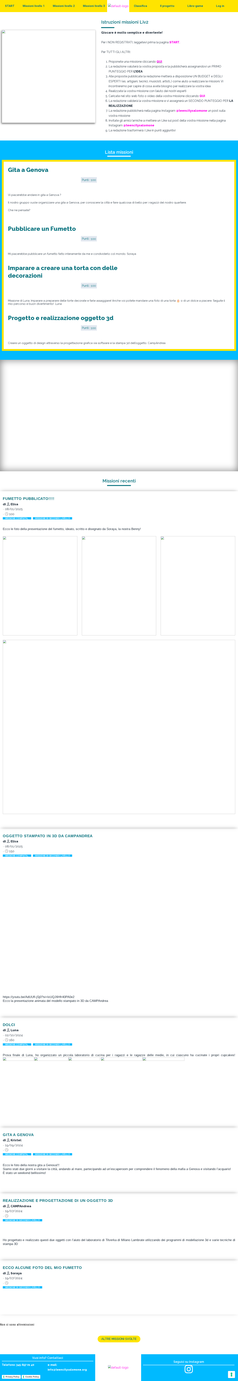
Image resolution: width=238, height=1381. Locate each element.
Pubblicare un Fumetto (42, 228)
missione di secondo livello (52, 518)
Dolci (9, 1025)
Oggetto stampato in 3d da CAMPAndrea (48, 836)
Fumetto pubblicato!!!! (28, 499)
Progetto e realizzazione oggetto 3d (60, 317)
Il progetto (167, 6)
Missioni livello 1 (34, 6)
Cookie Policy (32, 1376)
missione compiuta (17, 518)
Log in (220, 6)
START (10, 6)
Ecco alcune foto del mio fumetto (42, 1268)
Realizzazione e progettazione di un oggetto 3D (58, 1201)
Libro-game (195, 6)
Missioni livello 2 (64, 6)
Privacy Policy (12, 1376)
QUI (159, 61)
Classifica (140, 6)
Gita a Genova (28, 169)
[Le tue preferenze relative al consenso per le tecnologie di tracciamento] (231, 1374)
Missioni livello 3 (94, 6)
